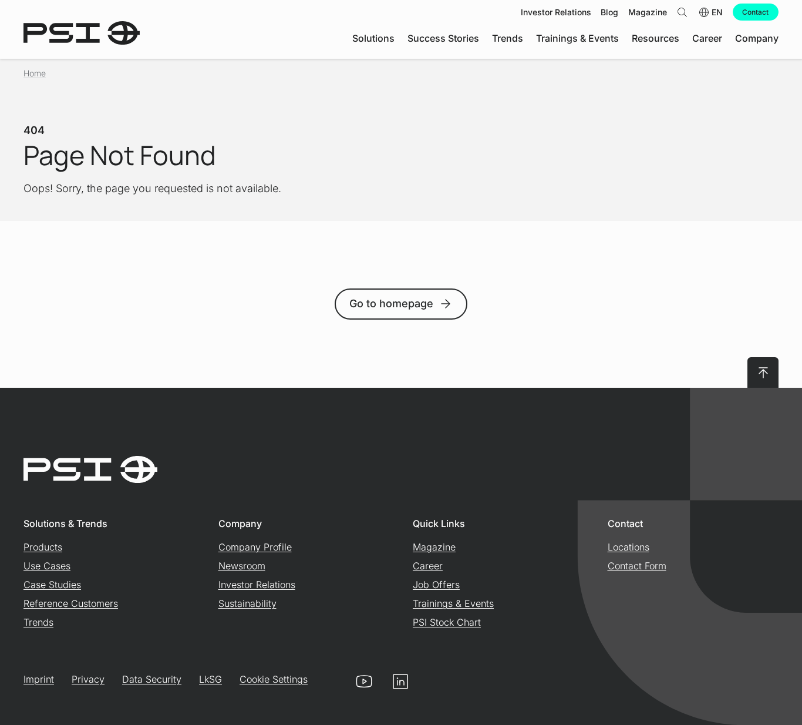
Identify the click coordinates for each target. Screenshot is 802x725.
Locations (628, 547)
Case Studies (52, 584)
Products (42, 547)
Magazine (434, 547)
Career (428, 566)
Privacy (88, 679)
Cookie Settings (274, 679)
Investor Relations (256, 584)
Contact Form (637, 566)
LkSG (210, 679)
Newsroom (241, 566)
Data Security (151, 679)
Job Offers (436, 584)
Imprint (38, 679)
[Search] (682, 12)
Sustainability (247, 603)
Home (34, 73)
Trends (38, 622)
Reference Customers (70, 603)
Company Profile (255, 547)
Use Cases (46, 566)
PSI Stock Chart (447, 622)
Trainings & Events (453, 603)
